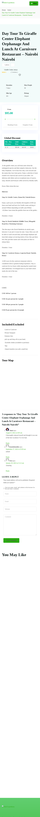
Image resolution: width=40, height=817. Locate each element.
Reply (8, 443)
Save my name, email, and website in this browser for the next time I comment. (20, 488)
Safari (9, 10)
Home (4, 10)
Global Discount (12, 138)
